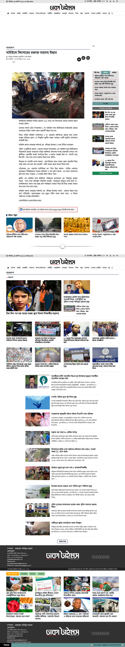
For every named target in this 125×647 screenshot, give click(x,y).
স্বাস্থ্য (81, 13)
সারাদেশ (31, 13)
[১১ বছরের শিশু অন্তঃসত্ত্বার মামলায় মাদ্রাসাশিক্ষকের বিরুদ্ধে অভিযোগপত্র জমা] (98, 162)
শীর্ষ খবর (96, 72)
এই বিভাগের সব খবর (105, 173)
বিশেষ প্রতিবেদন (41, 13)
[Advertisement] (62, 30)
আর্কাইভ (98, 1)
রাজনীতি (24, 13)
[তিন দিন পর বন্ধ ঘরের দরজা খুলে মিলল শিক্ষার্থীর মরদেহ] (98, 114)
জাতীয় (19, 13)
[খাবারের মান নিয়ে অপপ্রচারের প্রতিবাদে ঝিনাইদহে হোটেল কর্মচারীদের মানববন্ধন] (98, 150)
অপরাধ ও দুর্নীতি (96, 13)
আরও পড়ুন (12, 215)
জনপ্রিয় (114, 72)
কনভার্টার (89, 1)
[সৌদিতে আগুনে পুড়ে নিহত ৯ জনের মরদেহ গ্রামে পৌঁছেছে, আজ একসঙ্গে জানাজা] (98, 126)
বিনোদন (71, 13)
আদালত (87, 13)
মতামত (104, 13)
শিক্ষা (76, 13)
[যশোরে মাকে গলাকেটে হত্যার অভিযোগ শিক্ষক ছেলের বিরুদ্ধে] (98, 138)
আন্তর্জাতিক (57, 13)
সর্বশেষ (13, 13)
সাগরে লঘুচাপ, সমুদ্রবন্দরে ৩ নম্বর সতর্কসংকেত (95, 645)
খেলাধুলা (64, 13)
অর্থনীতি (49, 13)
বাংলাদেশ (10, 47)
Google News (57, 210)
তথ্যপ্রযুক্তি (24, 574)
